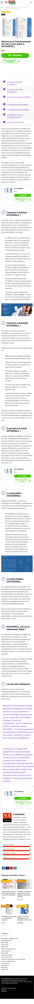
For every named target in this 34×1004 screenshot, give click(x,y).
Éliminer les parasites (7, 949)
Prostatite (4, 963)
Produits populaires (6, 961)
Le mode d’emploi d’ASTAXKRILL (18, 110)
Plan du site (14, 983)
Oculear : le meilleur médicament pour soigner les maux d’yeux (24, 918)
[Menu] (2, 2)
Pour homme (5, 957)
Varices (3, 969)
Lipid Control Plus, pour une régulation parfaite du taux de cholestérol (9, 893)
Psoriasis (4, 965)
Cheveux (3, 945)
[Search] (31, 2)
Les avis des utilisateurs (15, 122)
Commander (16, 55)
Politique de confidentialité (8, 988)
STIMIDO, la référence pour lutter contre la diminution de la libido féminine (24, 894)
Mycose (3, 953)
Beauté (3, 942)
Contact (3, 989)
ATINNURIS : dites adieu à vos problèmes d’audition (9, 918)
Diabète (3, 947)
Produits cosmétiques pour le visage (11, 959)
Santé (7, 7)
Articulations (5, 940)
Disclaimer (4, 991)
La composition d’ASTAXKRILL (17, 104)
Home (3, 7)
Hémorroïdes (5, 951)
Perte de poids (5, 955)
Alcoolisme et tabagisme (8, 938)
